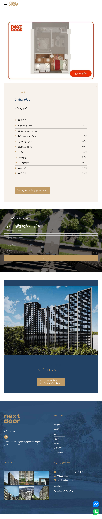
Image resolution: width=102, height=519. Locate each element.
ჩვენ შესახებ (59, 429)
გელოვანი (58, 434)
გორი (56, 443)
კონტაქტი (58, 452)
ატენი (56, 439)
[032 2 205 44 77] (40, 382)
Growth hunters (24, 445)
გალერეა (58, 448)
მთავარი (57, 425)
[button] (89, 87)
